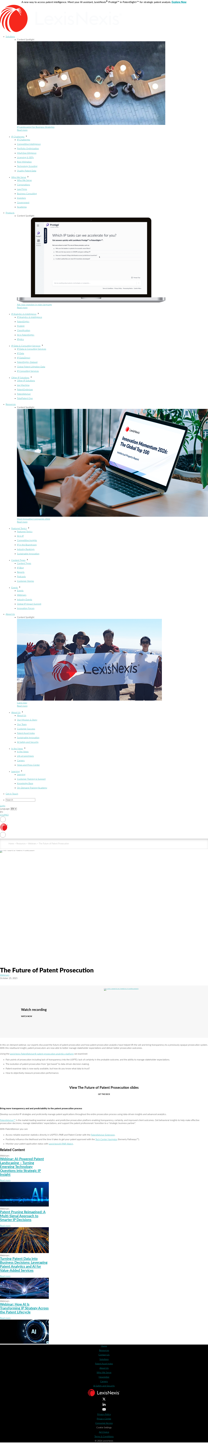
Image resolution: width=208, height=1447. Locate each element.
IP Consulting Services (28, 371)
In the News (17, 749)
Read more (22, 130)
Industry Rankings (26, 549)
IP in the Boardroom (27, 545)
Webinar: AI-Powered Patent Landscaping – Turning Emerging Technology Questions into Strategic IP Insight (22, 1166)
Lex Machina (23, 385)
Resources (11, 404)
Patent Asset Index (26, 733)
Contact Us (104, 1355)
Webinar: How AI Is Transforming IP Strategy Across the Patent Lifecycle (24, 1308)
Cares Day (22, 703)
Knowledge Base (25, 783)
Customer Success (26, 729)
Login (2, 806)
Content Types (18, 560)
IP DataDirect (23, 358)
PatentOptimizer (25, 389)
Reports (20, 572)
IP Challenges (17, 137)
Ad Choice (104, 1432)
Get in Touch (12, 794)
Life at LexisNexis (25, 756)
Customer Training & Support (31, 779)
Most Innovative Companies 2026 (33, 519)
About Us (10, 614)
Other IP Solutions (20, 378)
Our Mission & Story (27, 720)
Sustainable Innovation (28, 554)
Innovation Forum (25, 608)
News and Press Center (28, 765)
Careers (21, 760)
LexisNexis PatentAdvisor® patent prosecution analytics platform (42, 1054)
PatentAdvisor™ (7, 1120)
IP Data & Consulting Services (25, 346)
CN (1, 815)
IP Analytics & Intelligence (23, 314)
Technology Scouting (27, 166)
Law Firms (22, 189)
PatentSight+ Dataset (27, 362)
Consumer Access (104, 1423)
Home (11, 844)
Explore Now (179, 2)
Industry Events (24, 599)
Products (10, 213)
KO (7, 815)
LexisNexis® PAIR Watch (61, 1144)
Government (23, 202)
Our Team (22, 724)
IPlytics (20, 339)
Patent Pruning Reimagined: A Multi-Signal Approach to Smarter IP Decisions (23, 1216)
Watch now (26, 1016)
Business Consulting (27, 194)
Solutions (10, 36)
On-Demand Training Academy (32, 788)
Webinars (21, 595)
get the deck (104, 1094)
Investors (21, 198)
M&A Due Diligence (26, 153)
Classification (23, 330)
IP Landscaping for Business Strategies (35, 127)
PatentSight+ (23, 321)
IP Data (20, 353)
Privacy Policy (104, 1414)
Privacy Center (104, 1419)
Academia (22, 207)
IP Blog (20, 568)
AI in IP (20, 536)
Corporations (23, 185)
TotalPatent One (25, 398)
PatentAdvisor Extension (103, 1135)
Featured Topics (19, 528)
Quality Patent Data (26, 171)
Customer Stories (25, 581)
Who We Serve (18, 177)
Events (14, 588)
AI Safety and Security (27, 742)
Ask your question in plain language (34, 304)
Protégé (20, 326)
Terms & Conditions (104, 1436)
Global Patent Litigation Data (31, 367)
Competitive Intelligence (29, 144)
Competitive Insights (27, 540)
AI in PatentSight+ (25, 335)
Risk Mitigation (24, 162)
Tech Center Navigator (106, 1139)
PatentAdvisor (24, 394)
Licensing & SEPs (25, 157)
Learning (15, 771)
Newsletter (104, 1377)
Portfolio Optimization (28, 148)
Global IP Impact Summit (29, 604)
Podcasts (21, 576)
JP (4, 815)
